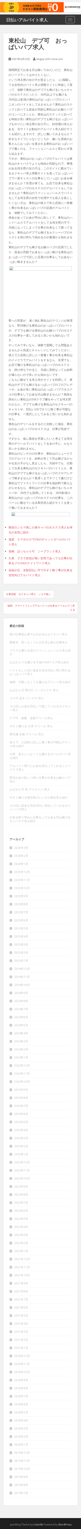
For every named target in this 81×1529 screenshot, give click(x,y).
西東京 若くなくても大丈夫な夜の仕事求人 (39, 642)
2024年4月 (21, 1033)
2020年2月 (21, 1436)
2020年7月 (21, 1396)
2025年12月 (22, 872)
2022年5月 (21, 1219)
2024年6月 (21, 1017)
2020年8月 (21, 1388)
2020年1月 (21, 1444)
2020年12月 (22, 1356)
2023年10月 (22, 1082)
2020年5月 (21, 1412)
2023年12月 (22, 1065)
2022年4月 (21, 1227)
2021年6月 (21, 1307)
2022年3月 (21, 1235)
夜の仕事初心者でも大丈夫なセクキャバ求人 (39, 634)
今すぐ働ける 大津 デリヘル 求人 (31, 726)
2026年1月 (21, 864)
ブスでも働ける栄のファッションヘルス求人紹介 (40, 652)
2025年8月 (21, 904)
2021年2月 (21, 1340)
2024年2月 (21, 1049)
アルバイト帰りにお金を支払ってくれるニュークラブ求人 (40, 767)
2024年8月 (21, 1001)
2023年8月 (21, 1098)
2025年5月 (21, 928)
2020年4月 (21, 1420)
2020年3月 (21, 1428)
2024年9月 (21, 993)
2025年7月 (21, 912)
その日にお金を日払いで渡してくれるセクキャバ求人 (40, 708)
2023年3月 (21, 1138)
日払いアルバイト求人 (27, 19)
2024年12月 (22, 969)
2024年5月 (21, 1025)
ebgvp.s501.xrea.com (49, 59)
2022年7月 (21, 1203)
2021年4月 (21, 1323)
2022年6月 (21, 1211)
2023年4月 (21, 1130)
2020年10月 (22, 1372)
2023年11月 (22, 1073)
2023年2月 (21, 1146)
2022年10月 (22, 1178)
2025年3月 (21, 944)
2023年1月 (21, 1154)
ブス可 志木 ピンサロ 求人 (27, 698)
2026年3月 (21, 848)
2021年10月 (22, 1275)
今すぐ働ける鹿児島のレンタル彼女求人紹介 (39, 797)
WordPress (64, 1524)
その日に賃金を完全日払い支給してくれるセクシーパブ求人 (40, 807)
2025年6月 (21, 920)
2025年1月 (21, 961)
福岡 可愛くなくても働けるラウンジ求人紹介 (40, 682)
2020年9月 (21, 1380)
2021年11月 (22, 1267)
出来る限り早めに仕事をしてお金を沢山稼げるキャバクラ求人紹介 (40, 819)
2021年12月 (22, 1259)
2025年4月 (21, 936)
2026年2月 (21, 856)
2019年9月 (21, 1477)
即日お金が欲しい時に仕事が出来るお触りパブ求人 (40, 779)
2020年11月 (22, 1364)
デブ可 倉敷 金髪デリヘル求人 (31, 718)
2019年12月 (22, 1453)
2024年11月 (22, 977)
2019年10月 (22, 1469)
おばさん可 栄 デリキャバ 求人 (30, 789)
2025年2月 (21, 952)
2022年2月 (21, 1243)
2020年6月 (21, 1404)
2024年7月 (21, 1009)
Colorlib (38, 1524)
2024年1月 (21, 1057)
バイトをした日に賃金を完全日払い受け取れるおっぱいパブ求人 (40, 672)
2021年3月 (21, 1332)
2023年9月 (21, 1090)
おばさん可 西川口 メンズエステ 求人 (34, 690)
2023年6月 (21, 1114)
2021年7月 (21, 1299)
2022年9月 (21, 1186)
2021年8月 (21, 1291)
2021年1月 (21, 1348)
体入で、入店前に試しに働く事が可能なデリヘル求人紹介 (40, 744)
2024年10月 (22, 985)
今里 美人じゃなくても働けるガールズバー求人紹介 (40, 756)
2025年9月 (21, 896)
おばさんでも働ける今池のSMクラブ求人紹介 (39, 662)
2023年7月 (21, 1106)
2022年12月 (22, 1162)
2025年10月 (22, 888)
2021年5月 (21, 1315)
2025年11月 (22, 880)
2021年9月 (21, 1283)
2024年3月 (21, 1041)
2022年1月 (21, 1251)
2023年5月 (21, 1122)
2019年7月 (21, 1493)
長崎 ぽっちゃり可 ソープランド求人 (35, 551)
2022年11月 (22, 1170)
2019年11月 (22, 1461)
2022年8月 (21, 1194)
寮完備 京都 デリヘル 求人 (27, 734)
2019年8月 (21, 1485)
